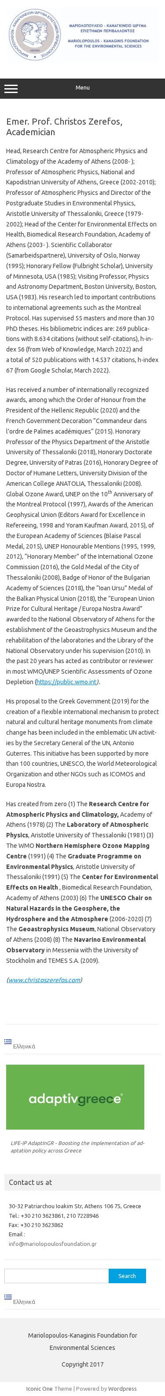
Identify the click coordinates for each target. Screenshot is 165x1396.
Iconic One (39, 1388)
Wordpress (122, 1388)
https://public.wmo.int (66, 681)
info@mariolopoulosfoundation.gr (53, 1244)
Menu (83, 87)
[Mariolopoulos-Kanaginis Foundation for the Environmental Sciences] (82, 60)
